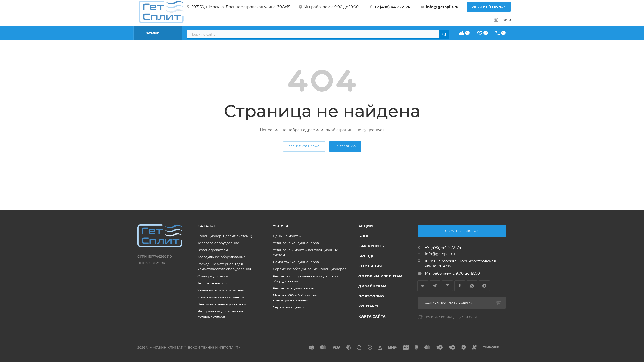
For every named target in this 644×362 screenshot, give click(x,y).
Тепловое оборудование (218, 243)
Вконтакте (422, 285)
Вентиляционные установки (221, 304)
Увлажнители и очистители (220, 290)
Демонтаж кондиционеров (296, 262)
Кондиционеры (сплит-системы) (224, 236)
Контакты (369, 306)
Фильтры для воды (213, 276)
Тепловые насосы (212, 283)
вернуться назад (304, 146)
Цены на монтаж (287, 236)
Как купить (371, 246)
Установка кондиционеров (296, 243)
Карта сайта (372, 316)
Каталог (206, 226)
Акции (365, 226)
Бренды (367, 256)
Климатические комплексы (220, 297)
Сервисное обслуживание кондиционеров (309, 269)
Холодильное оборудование (221, 257)
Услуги (280, 226)
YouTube (447, 285)
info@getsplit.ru (442, 6)
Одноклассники (459, 285)
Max (484, 285)
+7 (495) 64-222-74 (392, 6)
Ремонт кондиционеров (293, 288)
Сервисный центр (288, 307)
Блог (363, 236)
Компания (370, 266)
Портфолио (371, 296)
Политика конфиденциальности (451, 317)
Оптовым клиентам (380, 276)
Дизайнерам (372, 286)
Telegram (435, 285)
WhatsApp (472, 285)
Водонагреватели (212, 250)
